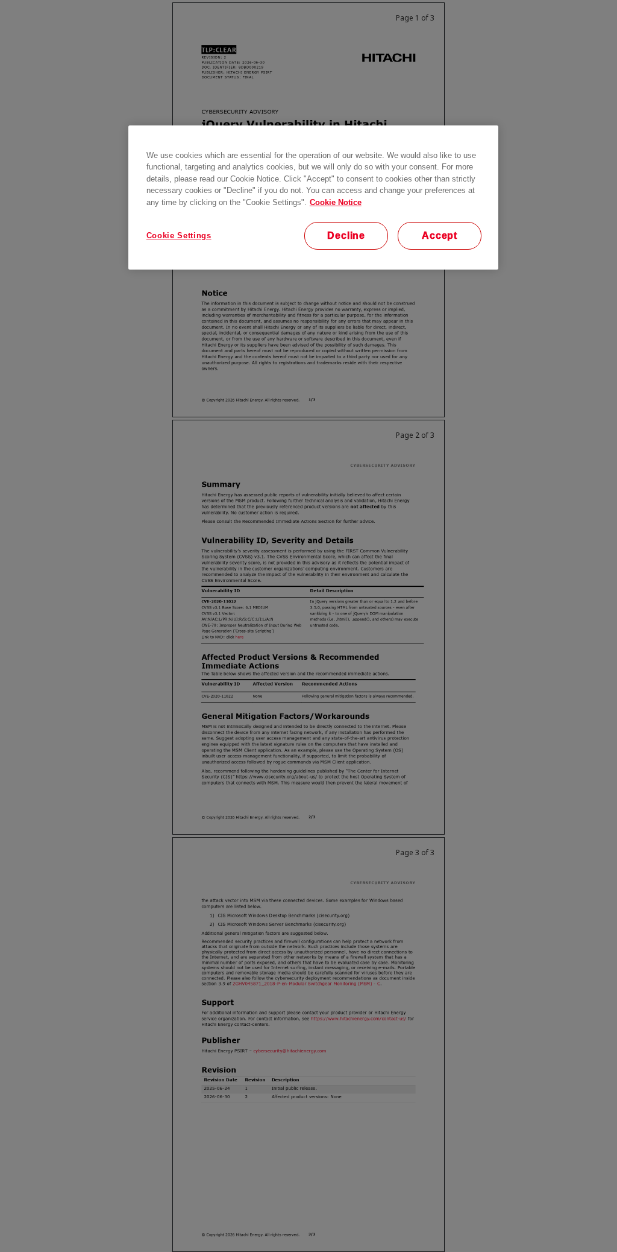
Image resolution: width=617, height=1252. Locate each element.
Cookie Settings (178, 235)
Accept (439, 235)
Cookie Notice (336, 202)
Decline (346, 235)
